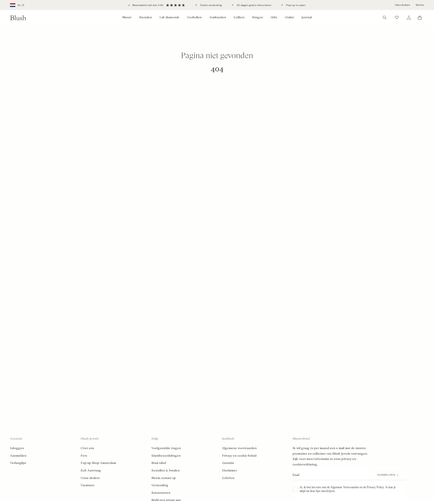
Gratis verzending (210, 5)
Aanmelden (18, 455)
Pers (84, 455)
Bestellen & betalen (165, 470)
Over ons (87, 448)
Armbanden (217, 17)
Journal (306, 17)
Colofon (228, 478)
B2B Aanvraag (91, 470)
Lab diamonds (169, 17)
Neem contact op (163, 478)
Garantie (228, 463)
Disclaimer (229, 470)
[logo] (18, 17)
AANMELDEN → (388, 474)
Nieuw (127, 17)
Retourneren (160, 492)
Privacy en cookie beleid (239, 455)
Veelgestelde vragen (166, 448)
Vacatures (87, 485)
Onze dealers (402, 5)
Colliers (239, 17)
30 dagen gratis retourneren (253, 5)
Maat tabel (158, 463)
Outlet (289, 17)
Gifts (273, 17)
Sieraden (145, 17)
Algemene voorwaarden (239, 448)
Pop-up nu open (295, 5)
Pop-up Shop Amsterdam (98, 463)
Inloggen (17, 448)
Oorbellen (194, 17)
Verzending (159, 485)
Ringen (257, 17)
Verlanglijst (18, 463)
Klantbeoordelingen (166, 455)
